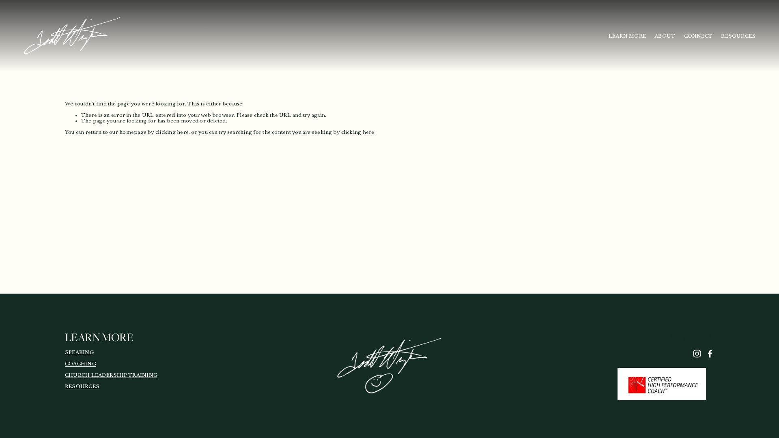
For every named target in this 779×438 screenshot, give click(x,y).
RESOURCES (738, 36)
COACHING (80, 364)
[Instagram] (697, 354)
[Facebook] (710, 354)
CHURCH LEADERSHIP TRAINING (111, 375)
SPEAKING (79, 352)
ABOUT (664, 36)
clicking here (172, 132)
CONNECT (698, 36)
